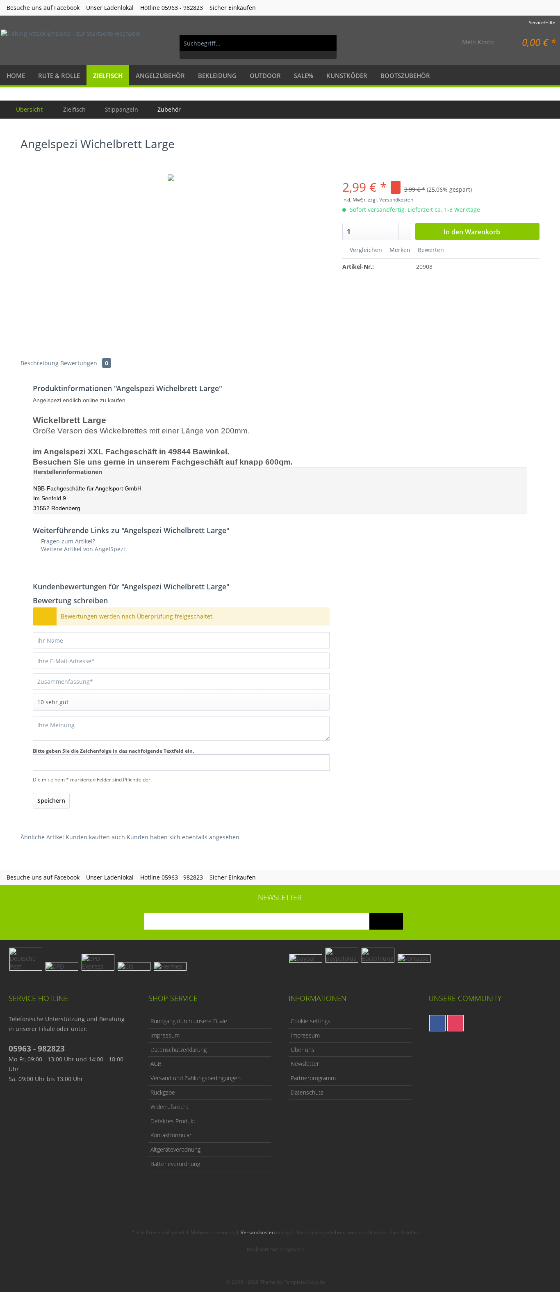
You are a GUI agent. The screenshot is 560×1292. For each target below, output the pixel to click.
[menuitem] (258, 47)
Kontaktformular (170, 1135)
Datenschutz (307, 1092)
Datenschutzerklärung (178, 1050)
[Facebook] (437, 1023)
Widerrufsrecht (169, 1107)
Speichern (51, 800)
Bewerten (430, 250)
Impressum (165, 1035)
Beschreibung (39, 363)
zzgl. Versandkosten (390, 199)
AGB (156, 1064)
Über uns (302, 1050)
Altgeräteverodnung (175, 1149)
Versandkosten (258, 1232)
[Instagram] (455, 1023)
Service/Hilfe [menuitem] (542, 22)
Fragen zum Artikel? (67, 541)
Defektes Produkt (173, 1121)
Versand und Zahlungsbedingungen (195, 1078)
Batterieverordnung (175, 1164)
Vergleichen (365, 250)
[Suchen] (326, 43)
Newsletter (305, 1064)
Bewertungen (84, 363)
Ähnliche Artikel (42, 837)
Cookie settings (310, 1021)
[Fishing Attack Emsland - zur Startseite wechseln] (71, 43)
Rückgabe (162, 1092)
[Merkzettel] (437, 43)
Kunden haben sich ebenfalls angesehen (183, 837)
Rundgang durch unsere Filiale (188, 1021)
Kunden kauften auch (95, 837)
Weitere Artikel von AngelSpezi (82, 549)
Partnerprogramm (313, 1078)
